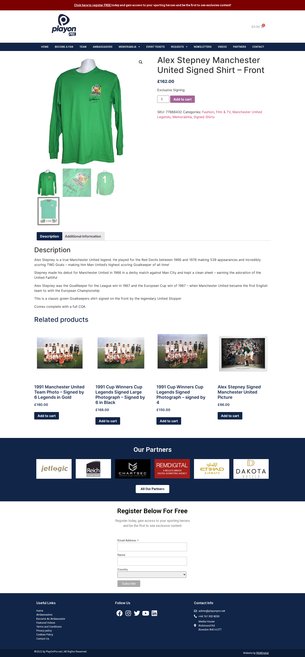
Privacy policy (44, 630)
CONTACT (258, 46)
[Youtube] (145, 613)
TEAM (83, 46)
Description (49, 236)
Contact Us (42, 638)
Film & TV (223, 112)
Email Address (128, 540)
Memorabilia (182, 117)
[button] (152, 489)
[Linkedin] (154, 613)
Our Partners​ (153, 449)
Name (121, 554)
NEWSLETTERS (203, 46)
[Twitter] (137, 613)
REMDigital (262, 653)
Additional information (83, 236)
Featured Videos (45, 622)
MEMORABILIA (127, 46)
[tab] (49, 236)
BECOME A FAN (64, 46)
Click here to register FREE (92, 5)
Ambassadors (44, 614)
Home (39, 610)
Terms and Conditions (49, 626)
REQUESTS (177, 46)
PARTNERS (239, 46)
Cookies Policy (44, 634)
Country (122, 569)
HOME (45, 46)
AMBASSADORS (102, 46)
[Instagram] (128, 613)
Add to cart (182, 99)
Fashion (208, 112)
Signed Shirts (204, 117)
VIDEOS (222, 46)
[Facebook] (119, 613)
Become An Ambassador (50, 618)
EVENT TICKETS (155, 46)
